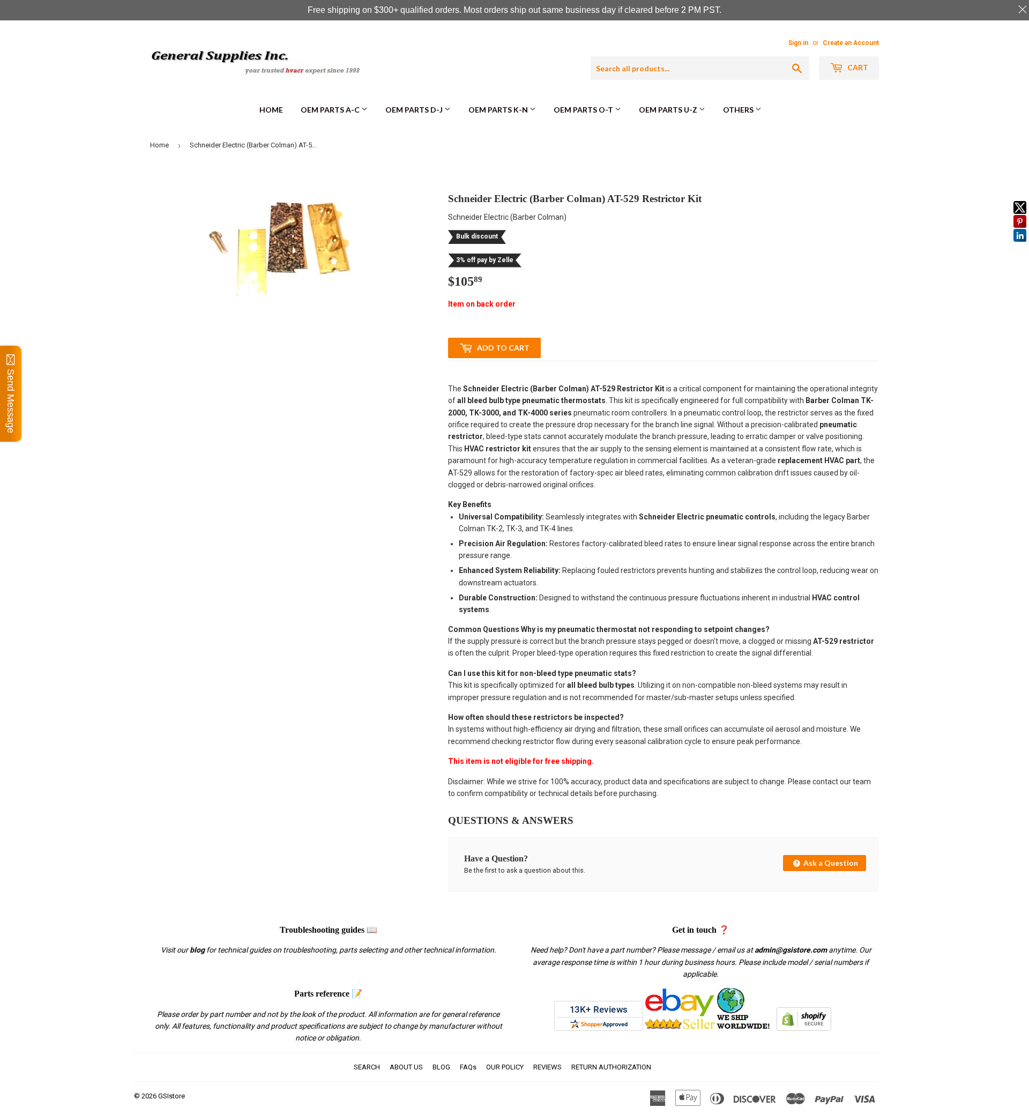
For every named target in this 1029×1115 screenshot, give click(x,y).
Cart (857, 67)
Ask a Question (830, 862)
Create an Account (851, 43)
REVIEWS (547, 1067)
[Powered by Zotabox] (1019, 246)
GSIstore (171, 1096)
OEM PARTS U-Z (669, 109)
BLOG (441, 1067)
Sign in (798, 43)
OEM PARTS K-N (499, 109)
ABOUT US (406, 1067)
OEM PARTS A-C (331, 109)
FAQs (468, 1067)
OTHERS (739, 109)
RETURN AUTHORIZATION (611, 1067)
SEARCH (367, 1067)
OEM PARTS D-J (414, 109)
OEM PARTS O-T (584, 109)
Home (271, 109)
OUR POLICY (505, 1067)
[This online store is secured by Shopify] (804, 1028)
